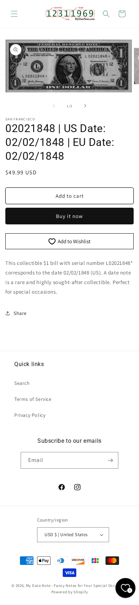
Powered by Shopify (69, 591)
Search (22, 383)
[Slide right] (85, 106)
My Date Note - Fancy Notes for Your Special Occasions (77, 585)
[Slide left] (54, 106)
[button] (14, 14)
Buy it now (69, 216)
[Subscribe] (110, 460)
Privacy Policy (29, 415)
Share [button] (20, 313)
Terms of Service (33, 399)
